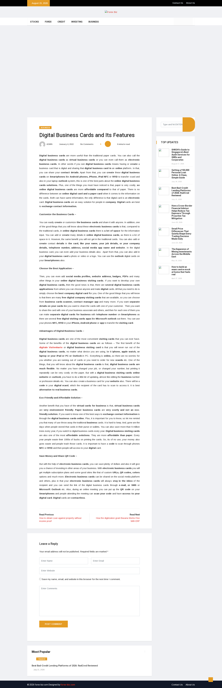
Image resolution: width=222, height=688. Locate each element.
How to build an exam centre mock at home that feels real (181, 270)
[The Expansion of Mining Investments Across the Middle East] (164, 252)
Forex (48, 21)
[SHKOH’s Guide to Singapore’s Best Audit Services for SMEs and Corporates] (164, 153)
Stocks (34, 21)
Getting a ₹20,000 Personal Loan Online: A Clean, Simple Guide (180, 174)
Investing (76, 21)
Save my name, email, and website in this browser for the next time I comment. (81, 579)
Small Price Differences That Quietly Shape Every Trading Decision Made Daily (181, 233)
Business (93, 21)
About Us (190, 3)
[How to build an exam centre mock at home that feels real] (164, 270)
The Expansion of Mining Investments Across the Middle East (182, 253)
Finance (42, 659)
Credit (61, 21)
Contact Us (177, 3)
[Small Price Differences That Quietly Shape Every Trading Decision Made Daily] (164, 232)
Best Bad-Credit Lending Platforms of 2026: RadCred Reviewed (65, 665)
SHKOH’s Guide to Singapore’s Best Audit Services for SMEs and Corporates (181, 154)
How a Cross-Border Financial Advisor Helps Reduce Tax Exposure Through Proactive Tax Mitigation (182, 212)
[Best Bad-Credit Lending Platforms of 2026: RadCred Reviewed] (164, 191)
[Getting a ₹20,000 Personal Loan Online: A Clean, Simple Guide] (164, 173)
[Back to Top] (210, 679)
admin (49, 144)
